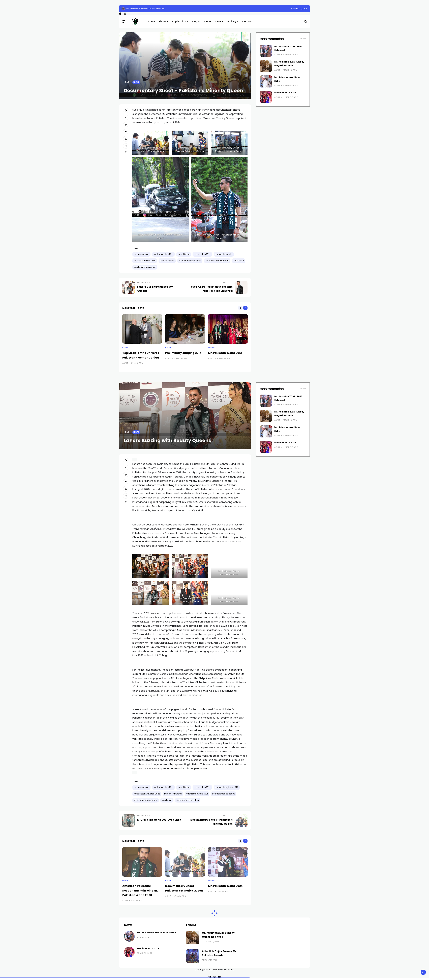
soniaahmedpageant (190, 260)
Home (126, 82)
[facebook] (120, 13)
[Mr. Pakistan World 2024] (228, 862)
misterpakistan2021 (163, 254)
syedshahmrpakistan (145, 267)
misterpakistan (141, 254)
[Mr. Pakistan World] (136, 21)
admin (125, 363)
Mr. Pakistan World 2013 (225, 353)
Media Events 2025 (285, 92)
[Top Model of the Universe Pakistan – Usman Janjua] (142, 329)
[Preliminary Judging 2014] (185, 329)
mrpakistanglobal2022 (226, 787)
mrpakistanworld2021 (145, 260)
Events (126, 347)
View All (302, 39)
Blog (136, 82)
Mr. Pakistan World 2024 (225, 886)
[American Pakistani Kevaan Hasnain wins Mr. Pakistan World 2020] (142, 862)
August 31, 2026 (299, 8)
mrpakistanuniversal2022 (147, 793)
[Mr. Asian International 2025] (266, 81)
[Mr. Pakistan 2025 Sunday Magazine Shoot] (123, 8)
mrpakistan (184, 254)
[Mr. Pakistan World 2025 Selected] (266, 51)
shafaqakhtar (167, 260)
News (136, 432)
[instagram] (125, 13)
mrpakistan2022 (202, 254)
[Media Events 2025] (266, 97)
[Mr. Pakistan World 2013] (228, 329)
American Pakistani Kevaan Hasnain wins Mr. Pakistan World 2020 (140, 890)
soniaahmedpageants (217, 260)
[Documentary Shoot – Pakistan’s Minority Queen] (185, 862)
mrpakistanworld (223, 254)
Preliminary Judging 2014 (183, 353)
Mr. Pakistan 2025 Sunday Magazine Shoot (151, 8)
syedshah (238, 260)
